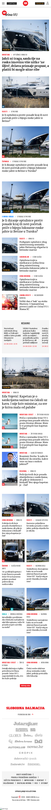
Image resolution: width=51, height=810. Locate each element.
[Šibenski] (34, 764)
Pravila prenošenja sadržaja (24, 777)
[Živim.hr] (28, 735)
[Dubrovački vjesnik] (25, 758)
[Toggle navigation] (3, 3)
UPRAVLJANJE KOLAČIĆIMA (25, 791)
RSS (36, 783)
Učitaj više (25, 685)
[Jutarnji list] (25, 723)
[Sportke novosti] (33, 729)
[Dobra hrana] (24, 741)
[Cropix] (25, 752)
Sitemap (44, 783)
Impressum (29, 780)
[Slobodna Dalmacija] (25, 3)
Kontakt (40, 780)
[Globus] (15, 735)
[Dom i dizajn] (38, 741)
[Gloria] (38, 735)
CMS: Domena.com (33, 799)
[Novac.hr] (35, 746)
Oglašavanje (8, 783)
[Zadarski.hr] (17, 764)
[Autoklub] (17, 746)
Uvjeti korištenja (24, 774)
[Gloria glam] (10, 741)
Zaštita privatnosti (12, 780)
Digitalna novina (24, 783)
